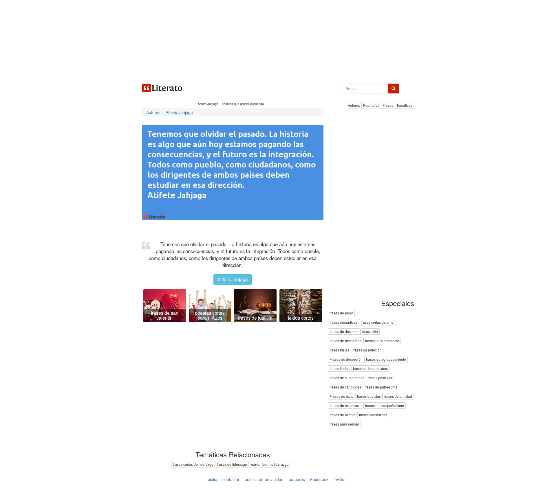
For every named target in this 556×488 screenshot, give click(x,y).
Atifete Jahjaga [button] (232, 279)
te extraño (370, 331)
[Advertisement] (278, 40)
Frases (388, 105)
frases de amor (341, 313)
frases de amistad (398, 396)
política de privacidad (264, 479)
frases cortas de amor (378, 322)
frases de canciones (345, 387)
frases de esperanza (346, 405)
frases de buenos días (370, 368)
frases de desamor (344, 331)
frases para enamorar (382, 340)
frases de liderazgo (232, 464)
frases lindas (340, 368)
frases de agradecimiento (386, 359)
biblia (212, 479)
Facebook (319, 479)
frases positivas (380, 377)
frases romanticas (343, 322)
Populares (371, 105)
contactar (230, 479)
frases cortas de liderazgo (193, 464)
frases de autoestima (381, 387)
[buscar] (393, 88)
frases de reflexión (367, 350)
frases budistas (369, 396)
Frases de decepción (346, 359)
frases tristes (339, 350)
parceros (297, 479)
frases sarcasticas (373, 415)
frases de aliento (343, 415)
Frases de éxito (342, 396)
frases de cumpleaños (347, 377)
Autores (354, 105)
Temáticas (404, 105)
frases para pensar (344, 424)
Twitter (340, 479)
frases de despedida (346, 340)
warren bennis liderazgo (269, 464)
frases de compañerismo (384, 405)
